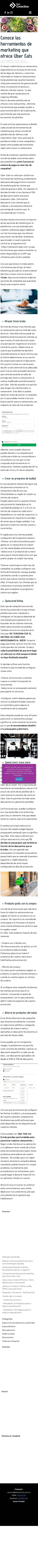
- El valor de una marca (11, 1299)
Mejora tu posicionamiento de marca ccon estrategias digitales (17, 1262)
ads (16, 62)
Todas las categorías (10, 1341)
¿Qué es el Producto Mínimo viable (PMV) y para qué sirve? (17, 1287)
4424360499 (23, 1498)
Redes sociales (8, 1333)
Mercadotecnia (8, 1330)
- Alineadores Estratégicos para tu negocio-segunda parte (16, 1311)
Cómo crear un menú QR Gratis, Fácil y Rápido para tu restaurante (18, 1281)
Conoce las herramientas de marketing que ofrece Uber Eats (18, 1274)
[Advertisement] (19, 1232)
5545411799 (21, 1495)
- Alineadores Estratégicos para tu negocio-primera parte (16, 1304)
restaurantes (20, 62)
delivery (9, 62)
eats (6, 62)
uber (4, 62)
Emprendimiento (9, 1326)
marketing (13, 62)
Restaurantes (8, 1337)
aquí (22, 775)
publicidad (25, 62)
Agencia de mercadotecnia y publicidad (18, 1322)
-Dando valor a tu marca (12, 1296)
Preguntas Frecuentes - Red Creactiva (18, 1292)
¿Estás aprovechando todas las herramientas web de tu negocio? (16, 1268)
